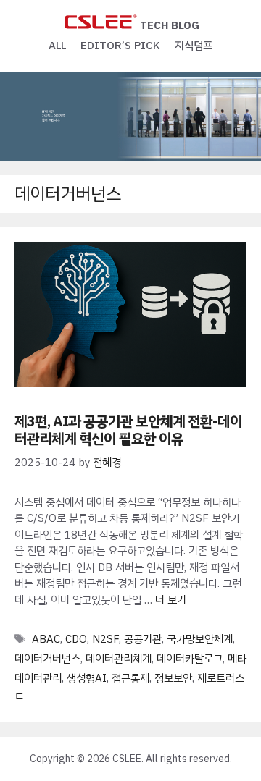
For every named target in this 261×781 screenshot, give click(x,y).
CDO (76, 639)
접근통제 (130, 678)
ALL (57, 46)
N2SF (105, 639)
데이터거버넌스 (47, 659)
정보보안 (173, 678)
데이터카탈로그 (190, 659)
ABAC (46, 639)
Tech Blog (169, 25)
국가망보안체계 (200, 639)
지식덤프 (193, 46)
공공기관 (143, 639)
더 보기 (170, 600)
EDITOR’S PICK (120, 46)
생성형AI (87, 678)
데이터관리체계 (119, 659)
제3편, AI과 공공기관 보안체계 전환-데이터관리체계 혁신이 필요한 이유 (128, 429)
